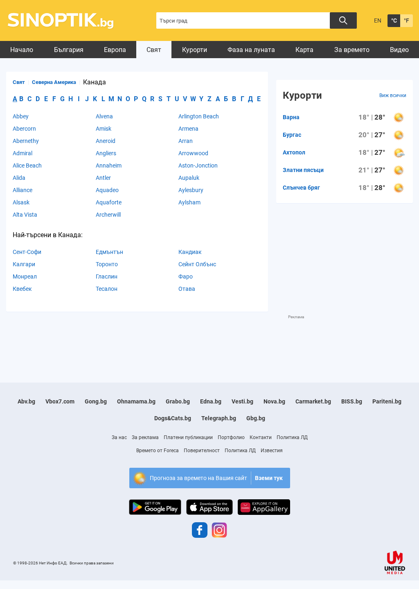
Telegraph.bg (218, 418)
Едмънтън (109, 252)
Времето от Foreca (157, 450)
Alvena (104, 116)
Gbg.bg (255, 418)
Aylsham (189, 202)
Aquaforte (109, 202)
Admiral (22, 153)
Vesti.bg (242, 401)
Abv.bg (26, 401)
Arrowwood (193, 153)
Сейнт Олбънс (197, 264)
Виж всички (392, 95)
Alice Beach (27, 165)
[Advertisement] (155, 338)
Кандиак (190, 252)
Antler (103, 177)
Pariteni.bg (386, 401)
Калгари (24, 264)
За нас (119, 437)
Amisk (103, 128)
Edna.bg (210, 401)
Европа (115, 50)
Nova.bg (274, 401)
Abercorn (24, 128)
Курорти (194, 50)
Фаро (185, 276)
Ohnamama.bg (136, 401)
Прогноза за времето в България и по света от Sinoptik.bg (65, 20)
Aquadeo (107, 190)
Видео (399, 50)
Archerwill (108, 214)
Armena (188, 128)
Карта (304, 50)
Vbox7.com (59, 401)
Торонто (107, 264)
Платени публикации (188, 437)
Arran (185, 141)
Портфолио (231, 437)
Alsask (21, 202)
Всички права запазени (92, 563)
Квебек (22, 288)
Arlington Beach (198, 116)
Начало (21, 50)
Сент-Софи (27, 252)
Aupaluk (188, 177)
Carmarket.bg (313, 401)
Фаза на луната (251, 50)
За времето (351, 50)
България (68, 50)
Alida (19, 177)
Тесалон (106, 288)
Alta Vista (25, 214)
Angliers (106, 153)
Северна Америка (54, 82)
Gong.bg (96, 401)
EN (377, 20)
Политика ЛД (292, 437)
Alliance (22, 190)
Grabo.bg (178, 401)
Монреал (25, 276)
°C (394, 20)
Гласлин (106, 276)
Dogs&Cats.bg (172, 418)
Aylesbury (190, 190)
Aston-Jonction (198, 165)
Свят (153, 50)
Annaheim (109, 165)
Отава (186, 288)
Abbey (21, 116)
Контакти (261, 437)
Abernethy (26, 141)
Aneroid (105, 141)
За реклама (145, 437)
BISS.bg (351, 401)
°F (406, 20)
